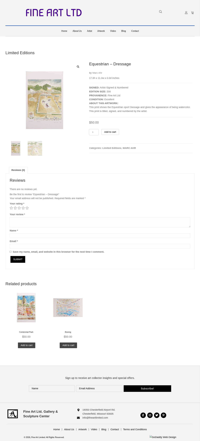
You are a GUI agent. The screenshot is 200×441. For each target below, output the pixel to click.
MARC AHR (129, 148)
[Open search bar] (160, 11)
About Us (69, 429)
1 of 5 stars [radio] (11, 208)
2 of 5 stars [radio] (15, 208)
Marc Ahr (97, 73)
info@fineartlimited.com (95, 417)
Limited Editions (20, 53)
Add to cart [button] (27, 345)
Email (14, 241)
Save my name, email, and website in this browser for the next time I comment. (58, 251)
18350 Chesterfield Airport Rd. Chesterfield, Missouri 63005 (98, 411)
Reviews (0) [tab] (18, 170)
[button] (186, 13)
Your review (17, 214)
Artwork (82, 429)
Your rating (17, 203)
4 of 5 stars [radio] (23, 208)
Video (94, 429)
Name (14, 230)
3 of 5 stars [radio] (19, 208)
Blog (103, 429)
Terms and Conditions (135, 429)
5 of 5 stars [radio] (27, 208)
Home (56, 429)
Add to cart (110, 132)
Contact (114, 429)
